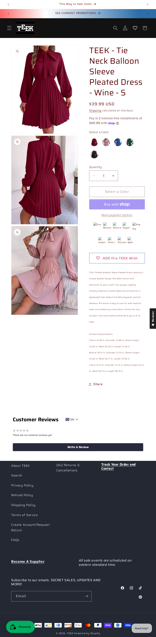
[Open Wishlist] (135, 28)
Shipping (95, 110)
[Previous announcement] (8, 4)
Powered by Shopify (87, 633)
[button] (9, 28)
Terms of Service (24, 515)
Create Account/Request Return (30, 527)
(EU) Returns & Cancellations (68, 468)
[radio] (94, 142)
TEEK (70, 633)
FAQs (15, 540)
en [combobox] (72, 419)
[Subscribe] (86, 596)
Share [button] (98, 384)
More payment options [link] (117, 215)
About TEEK (20, 465)
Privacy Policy (22, 485)
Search (16, 475)
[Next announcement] (147, 4)
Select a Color (99, 132)
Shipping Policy (23, 505)
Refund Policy (22, 495)
